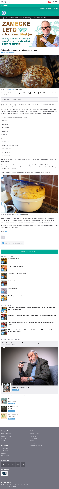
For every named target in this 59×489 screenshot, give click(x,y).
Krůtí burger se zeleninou (16, 296)
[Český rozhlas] (6, 2)
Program (42, 8)
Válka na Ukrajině (6, 434)
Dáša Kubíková (11, 89)
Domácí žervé (12, 288)
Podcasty (4, 453)
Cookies (3, 484)
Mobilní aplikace (6, 455)
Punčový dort (12, 281)
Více (46, 18)
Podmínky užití (19, 484)
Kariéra (32, 440)
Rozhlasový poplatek (36, 445)
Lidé (34, 18)
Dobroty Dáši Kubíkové (7, 52)
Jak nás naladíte (34, 434)
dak (6, 231)
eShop (3, 440)
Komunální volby (6, 436)
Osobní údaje (10, 484)
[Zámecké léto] (29, 33)
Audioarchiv (49, 8)
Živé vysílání (4, 448)
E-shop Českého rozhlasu (10, 339)
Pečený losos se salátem (16, 266)
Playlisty (28, 18)
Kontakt (32, 443)
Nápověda (33, 436)
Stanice (3, 438)
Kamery (56, 8)
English (26, 484)
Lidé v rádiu (33, 438)
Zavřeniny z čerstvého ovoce (17, 273)
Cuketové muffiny (13, 258)
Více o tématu (6, 305)
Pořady (11, 18)
